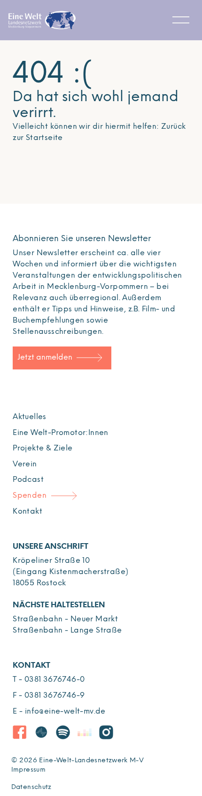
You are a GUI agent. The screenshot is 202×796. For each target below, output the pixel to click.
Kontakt (27, 512)
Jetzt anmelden (44, 357)
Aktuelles (30, 417)
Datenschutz (31, 787)
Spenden (30, 496)
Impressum (28, 770)
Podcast (28, 480)
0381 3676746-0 (54, 680)
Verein (25, 464)
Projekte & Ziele (42, 448)
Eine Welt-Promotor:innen (61, 433)
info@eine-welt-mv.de (65, 711)
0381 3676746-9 (54, 696)
